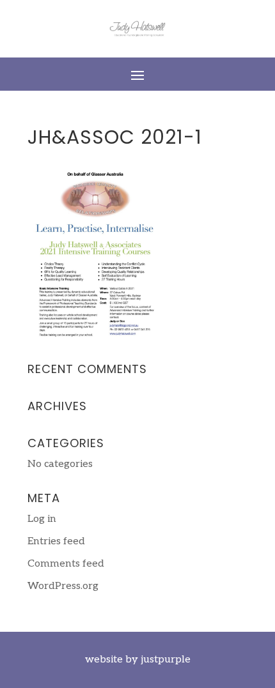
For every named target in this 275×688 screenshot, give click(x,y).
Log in (42, 519)
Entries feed (56, 541)
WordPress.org (63, 586)
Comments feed (66, 564)
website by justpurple (138, 660)
